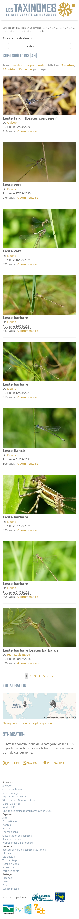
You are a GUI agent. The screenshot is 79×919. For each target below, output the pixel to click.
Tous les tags (9, 860)
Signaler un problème (14, 796)
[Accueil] (39, 9)
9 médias (67, 65)
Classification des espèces (17, 835)
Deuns (11, 189)
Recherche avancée (13, 839)
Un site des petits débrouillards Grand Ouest (27, 810)
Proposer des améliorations (18, 842)
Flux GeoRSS (55, 763)
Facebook (7, 877)
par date (17, 65)
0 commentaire (27, 131)
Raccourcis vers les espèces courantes (24, 849)
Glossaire (7, 853)
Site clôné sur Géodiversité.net (19, 800)
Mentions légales (12, 793)
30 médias (25, 69)
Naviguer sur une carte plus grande (27, 723)
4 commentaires (28, 663)
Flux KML (33, 763)
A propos (7, 786)
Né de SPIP (8, 807)
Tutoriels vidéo (10, 863)
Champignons (10, 831)
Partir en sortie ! (11, 870)
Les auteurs (9, 856)
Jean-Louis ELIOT (18, 654)
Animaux (7, 828)
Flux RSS (13, 763)
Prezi (5, 885)
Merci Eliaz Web (11, 803)
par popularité (35, 65)
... (44, 27)
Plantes (6, 824)
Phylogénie (22, 27)
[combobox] (39, 46)
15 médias (10, 69)
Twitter (6, 881)
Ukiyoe (12, 122)
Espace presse (10, 888)
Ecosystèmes (9, 821)
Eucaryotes (35, 27)
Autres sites (9, 867)
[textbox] (39, 46)
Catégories (8, 27)
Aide (4, 817)
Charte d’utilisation (12, 789)
